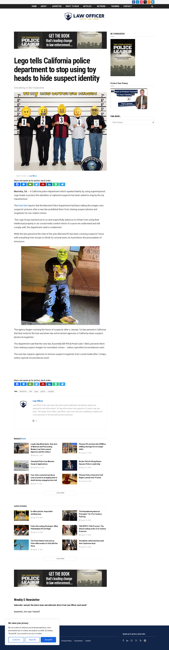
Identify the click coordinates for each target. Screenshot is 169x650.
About (44, 6)
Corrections (78, 641)
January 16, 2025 (85, 481)
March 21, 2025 (37, 484)
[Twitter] (36, 184)
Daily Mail (22, 205)
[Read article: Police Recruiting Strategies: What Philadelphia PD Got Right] (21, 530)
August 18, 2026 (37, 532)
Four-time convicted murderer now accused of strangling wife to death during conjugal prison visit (44, 477)
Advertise (57, 6)
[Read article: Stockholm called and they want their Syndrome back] (69, 545)
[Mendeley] (43, 184)
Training (115, 6)
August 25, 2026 (85, 520)
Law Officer (33, 176)
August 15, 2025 (85, 467)
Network (101, 6)
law (30, 391)
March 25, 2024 (21, 176)
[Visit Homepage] (84, 16)
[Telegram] (62, 184)
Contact (127, 6)
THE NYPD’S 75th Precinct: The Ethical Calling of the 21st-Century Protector (92, 528)
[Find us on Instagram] (141, 2)
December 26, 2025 (38, 467)
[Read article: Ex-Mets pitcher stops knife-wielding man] (21, 515)
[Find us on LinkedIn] (137, 2)
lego (36, 391)
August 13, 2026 (85, 547)
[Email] (30, 184)
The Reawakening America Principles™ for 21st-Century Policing (90, 514)
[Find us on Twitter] (145, 2)
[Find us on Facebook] (133, 2)
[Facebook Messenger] (24, 184)
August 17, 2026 (85, 535)
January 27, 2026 (85, 453)
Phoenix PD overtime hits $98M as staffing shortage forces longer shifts (92, 446)
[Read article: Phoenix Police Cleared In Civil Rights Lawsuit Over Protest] (69, 479)
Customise (16, 640)
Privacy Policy (66, 641)
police (43, 391)
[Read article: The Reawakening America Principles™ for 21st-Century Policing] (69, 515)
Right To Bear (72, 6)
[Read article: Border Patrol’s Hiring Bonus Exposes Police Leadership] (69, 465)
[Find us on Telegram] (152, 2)
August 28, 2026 (37, 517)
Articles (87, 6)
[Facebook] (17, 184)
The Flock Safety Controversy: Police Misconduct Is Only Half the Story (44, 543)
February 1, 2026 (37, 455)
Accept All (48, 640)
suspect (51, 391)
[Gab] (56, 184)
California (23, 391)
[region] (32, 632)
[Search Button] (152, 6)
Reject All (32, 640)
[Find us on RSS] (149, 2)
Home (34, 6)
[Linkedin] (49, 184)
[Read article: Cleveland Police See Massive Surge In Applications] (21, 465)
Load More (60, 493)
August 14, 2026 (37, 549)
